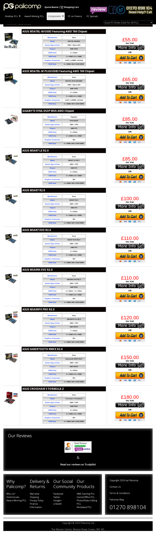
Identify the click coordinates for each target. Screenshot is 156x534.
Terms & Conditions (120, 493)
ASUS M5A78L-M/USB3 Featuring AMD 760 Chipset (54, 31)
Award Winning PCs (16, 500)
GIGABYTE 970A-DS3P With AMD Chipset (48, 111)
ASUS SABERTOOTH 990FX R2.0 (42, 349)
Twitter (56, 497)
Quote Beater (51, 7)
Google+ (57, 500)
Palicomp (133, 480)
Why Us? (10, 493)
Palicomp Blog (117, 499)
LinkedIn (57, 503)
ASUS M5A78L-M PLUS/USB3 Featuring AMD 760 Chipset (58, 71)
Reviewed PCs (84, 507)
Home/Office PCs (85, 497)
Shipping (34, 497)
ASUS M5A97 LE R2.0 (35, 150)
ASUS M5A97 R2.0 (33, 190)
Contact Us (115, 486)
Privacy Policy (36, 500)
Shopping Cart (71, 7)
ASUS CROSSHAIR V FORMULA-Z (43, 389)
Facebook (58, 493)
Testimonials (12, 497)
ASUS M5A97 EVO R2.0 (36, 230)
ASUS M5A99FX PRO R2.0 (38, 309)
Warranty (34, 493)
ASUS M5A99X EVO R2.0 (37, 269)
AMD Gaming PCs (85, 493)
